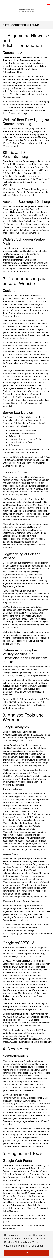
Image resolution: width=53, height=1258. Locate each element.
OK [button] (26, 1253)
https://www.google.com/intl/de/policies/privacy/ (24, 1038)
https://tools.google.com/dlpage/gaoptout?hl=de (25, 896)
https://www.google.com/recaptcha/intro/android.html (27, 1041)
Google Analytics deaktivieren (16, 920)
